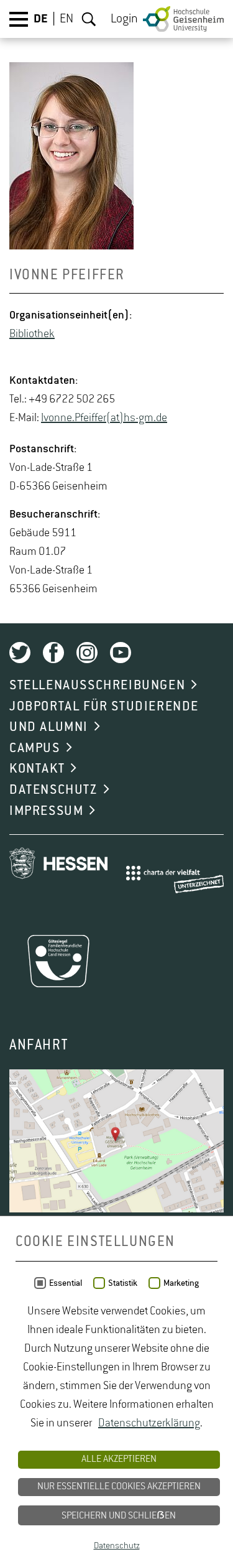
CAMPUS (34, 748)
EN (66, 19)
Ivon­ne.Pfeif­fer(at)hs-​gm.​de (104, 418)
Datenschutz (117, 1546)
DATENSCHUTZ (53, 790)
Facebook (53, 652)
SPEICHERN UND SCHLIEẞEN (119, 1516)
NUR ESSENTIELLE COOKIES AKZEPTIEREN (119, 1486)
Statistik (122, 1283)
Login (124, 19)
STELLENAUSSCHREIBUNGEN (97, 685)
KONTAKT (37, 768)
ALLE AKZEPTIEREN (119, 1459)
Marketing (181, 1283)
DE (41, 19)
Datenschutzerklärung (149, 1423)
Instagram (87, 652)
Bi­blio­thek (32, 334)
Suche (89, 19)
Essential (65, 1283)
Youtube (120, 652)
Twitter (19, 652)
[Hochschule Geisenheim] (183, 19)
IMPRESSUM (46, 811)
